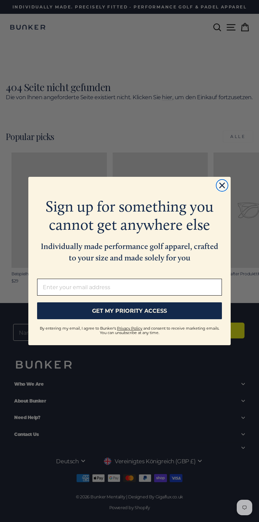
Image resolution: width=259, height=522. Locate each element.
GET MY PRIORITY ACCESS (129, 310)
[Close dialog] (222, 185)
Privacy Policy (129, 328)
